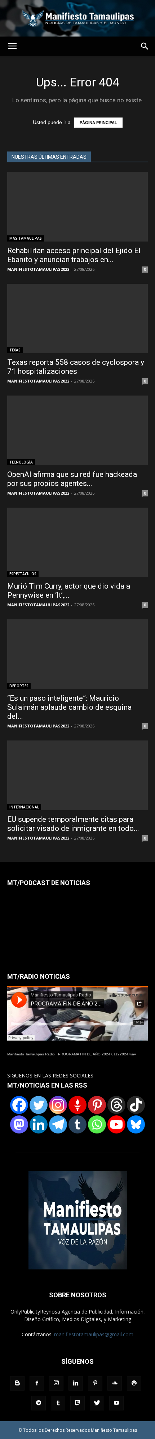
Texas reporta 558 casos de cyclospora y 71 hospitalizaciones (75, 367)
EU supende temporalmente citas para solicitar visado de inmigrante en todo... (73, 824)
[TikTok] (136, 1105)
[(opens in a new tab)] (77, 319)
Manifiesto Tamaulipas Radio (31, 1054)
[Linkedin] (39, 1124)
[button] (145, 46)
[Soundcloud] (114, 1383)
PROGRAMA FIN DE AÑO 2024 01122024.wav (97, 1054)
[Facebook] (19, 1105)
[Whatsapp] (97, 1124)
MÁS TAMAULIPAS (25, 238)
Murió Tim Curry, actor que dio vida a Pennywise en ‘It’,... (68, 590)
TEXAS (15, 350)
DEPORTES (18, 685)
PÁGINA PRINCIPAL (98, 122)
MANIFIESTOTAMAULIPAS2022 (38, 269)
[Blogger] (17, 1383)
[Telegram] (58, 1124)
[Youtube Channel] (116, 1124)
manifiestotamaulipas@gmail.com (93, 1334)
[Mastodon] (19, 1124)
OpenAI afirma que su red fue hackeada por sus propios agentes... (72, 479)
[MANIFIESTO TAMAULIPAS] (77, 18)
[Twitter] (39, 1105)
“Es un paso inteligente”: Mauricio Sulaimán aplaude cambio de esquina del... (69, 707)
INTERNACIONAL (24, 807)
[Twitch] (77, 1403)
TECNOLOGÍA (21, 462)
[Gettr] (77, 1105)
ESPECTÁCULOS (22, 573)
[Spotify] (134, 1383)
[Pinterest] (97, 1105)
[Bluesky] (136, 1124)
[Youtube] (116, 1403)
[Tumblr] (77, 1124)
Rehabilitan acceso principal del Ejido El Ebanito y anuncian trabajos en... (74, 255)
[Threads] (116, 1105)
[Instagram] (58, 1105)
